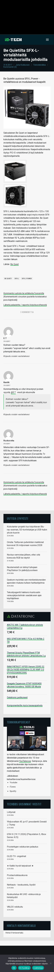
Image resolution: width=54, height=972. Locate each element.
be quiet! (8, 278)
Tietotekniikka (39, 65)
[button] (47, 40)
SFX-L (17, 278)
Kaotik (6, 382)
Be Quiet (14, 264)
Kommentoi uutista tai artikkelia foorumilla (23, 293)
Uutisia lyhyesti (17, 518)
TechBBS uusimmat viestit (24, 804)
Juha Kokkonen (23, 65)
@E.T (13, 392)
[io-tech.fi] (13, 39)
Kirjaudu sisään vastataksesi (16, 356)
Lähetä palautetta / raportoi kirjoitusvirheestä (25, 305)
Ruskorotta (8, 440)
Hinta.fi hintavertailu (14, 933)
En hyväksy (24, 968)
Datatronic (21, 616)
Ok (14, 968)
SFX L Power (27, 278)
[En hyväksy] (50, 963)
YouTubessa (25, 761)
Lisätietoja (38, 968)
